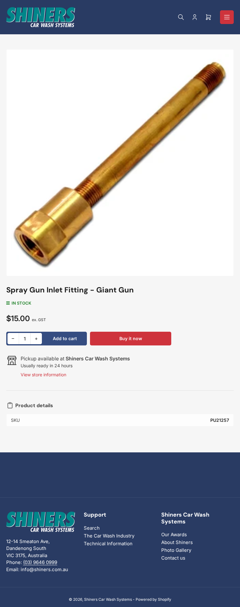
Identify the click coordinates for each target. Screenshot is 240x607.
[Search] (181, 17)
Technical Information (108, 544)
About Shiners (177, 542)
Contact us (173, 558)
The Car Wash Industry (109, 536)
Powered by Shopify (153, 599)
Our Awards (174, 534)
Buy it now (130, 338)
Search (92, 528)
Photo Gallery (176, 550)
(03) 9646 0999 (40, 562)
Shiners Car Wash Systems (108, 599)
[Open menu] (227, 17)
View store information (43, 374)
